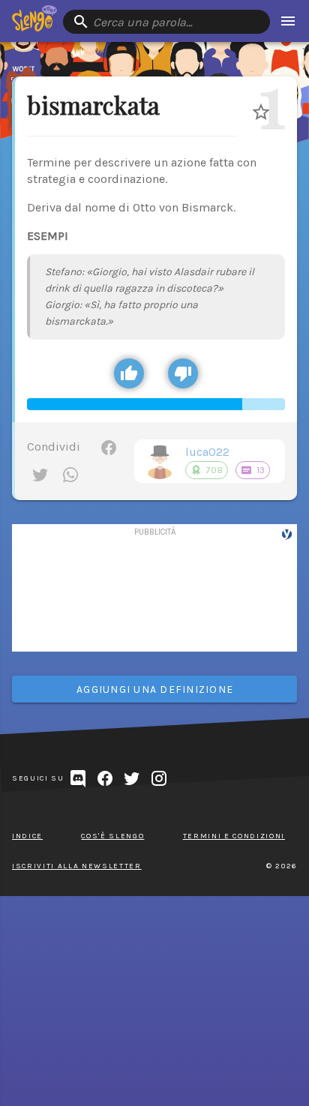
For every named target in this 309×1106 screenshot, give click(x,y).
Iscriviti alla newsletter (77, 866)
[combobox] (166, 22)
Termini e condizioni (234, 836)
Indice (27, 836)
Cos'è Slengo (112, 836)
